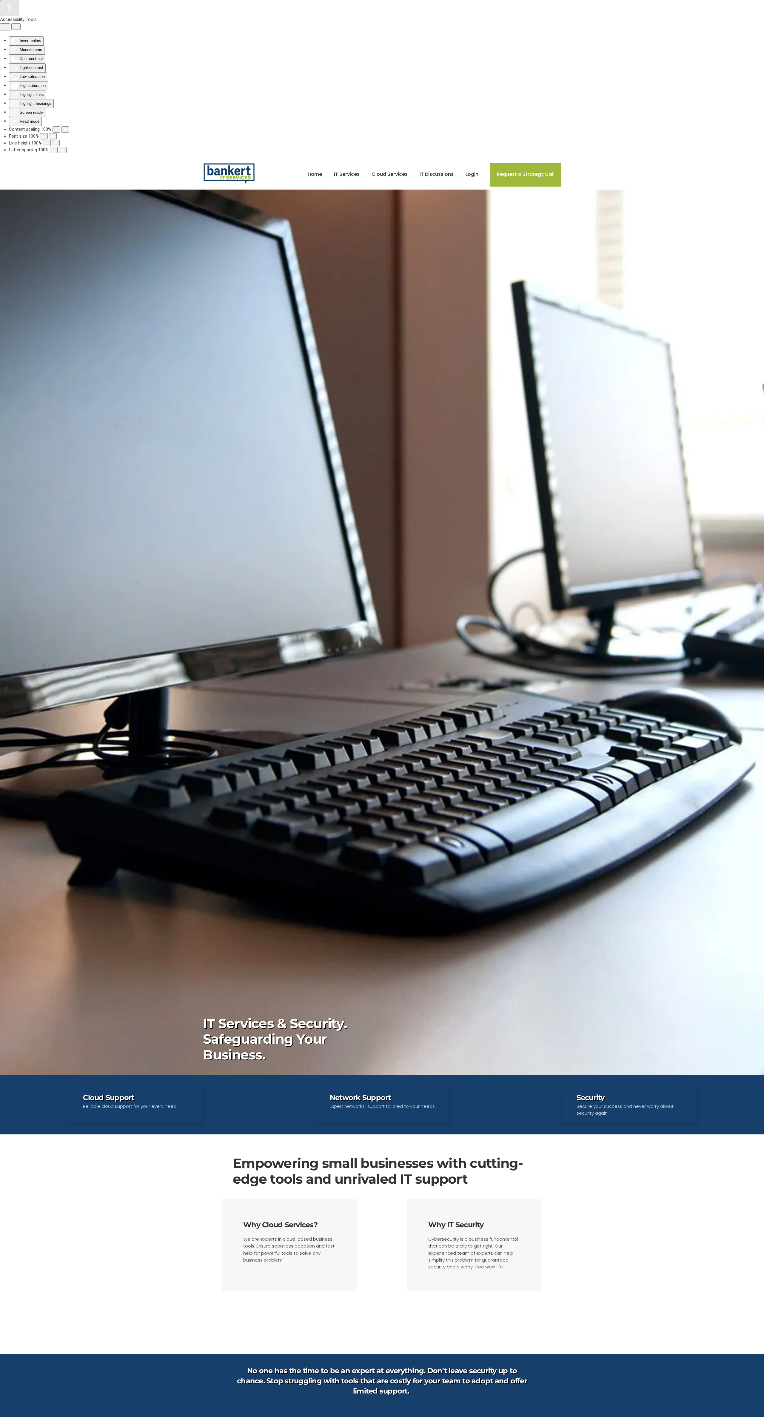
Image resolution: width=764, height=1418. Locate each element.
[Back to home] (230, 175)
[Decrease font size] (44, 136)
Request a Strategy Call (525, 174)
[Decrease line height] (47, 143)
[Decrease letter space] (54, 150)
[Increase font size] (53, 136)
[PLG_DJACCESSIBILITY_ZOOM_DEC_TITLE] (56, 129)
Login (472, 174)
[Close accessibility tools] (16, 26)
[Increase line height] (56, 143)
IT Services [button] (347, 174)
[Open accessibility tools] (9, 8)
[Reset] (5, 26)
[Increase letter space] (63, 150)
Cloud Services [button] (390, 174)
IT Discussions (437, 174)
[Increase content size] (65, 129)
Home (315, 174)
